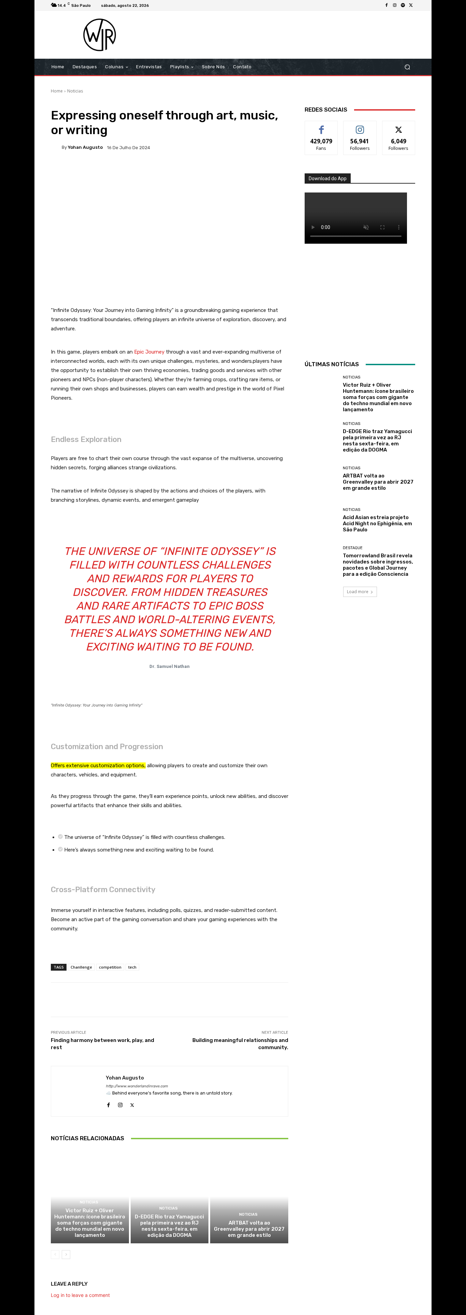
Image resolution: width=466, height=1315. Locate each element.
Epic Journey (149, 352)
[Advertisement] (290, 34)
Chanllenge (81, 967)
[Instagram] (395, 5)
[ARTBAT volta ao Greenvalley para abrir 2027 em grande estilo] (249, 1196)
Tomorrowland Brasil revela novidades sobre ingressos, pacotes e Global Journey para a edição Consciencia (378, 565)
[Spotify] (403, 5)
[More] (271, 171)
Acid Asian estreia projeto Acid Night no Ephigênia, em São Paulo (377, 523)
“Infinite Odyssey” (211, 551)
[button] (407, 67)
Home (57, 91)
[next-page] (66, 1254)
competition (110, 967)
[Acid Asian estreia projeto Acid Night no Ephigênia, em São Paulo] (321, 520)
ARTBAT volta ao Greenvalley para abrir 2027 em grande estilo (249, 1229)
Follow (360, 126)
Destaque (353, 548)
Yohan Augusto (85, 147)
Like (321, 126)
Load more (357, 592)
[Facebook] (386, 5)
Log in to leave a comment (80, 1295)
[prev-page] (55, 1254)
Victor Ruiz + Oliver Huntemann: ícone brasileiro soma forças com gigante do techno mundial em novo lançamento (89, 1222)
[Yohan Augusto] (56, 147)
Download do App (328, 178)
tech (132, 967)
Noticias (75, 91)
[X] (411, 5)
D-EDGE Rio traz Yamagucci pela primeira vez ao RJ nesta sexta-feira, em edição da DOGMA (169, 1226)
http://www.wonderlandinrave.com (137, 1086)
